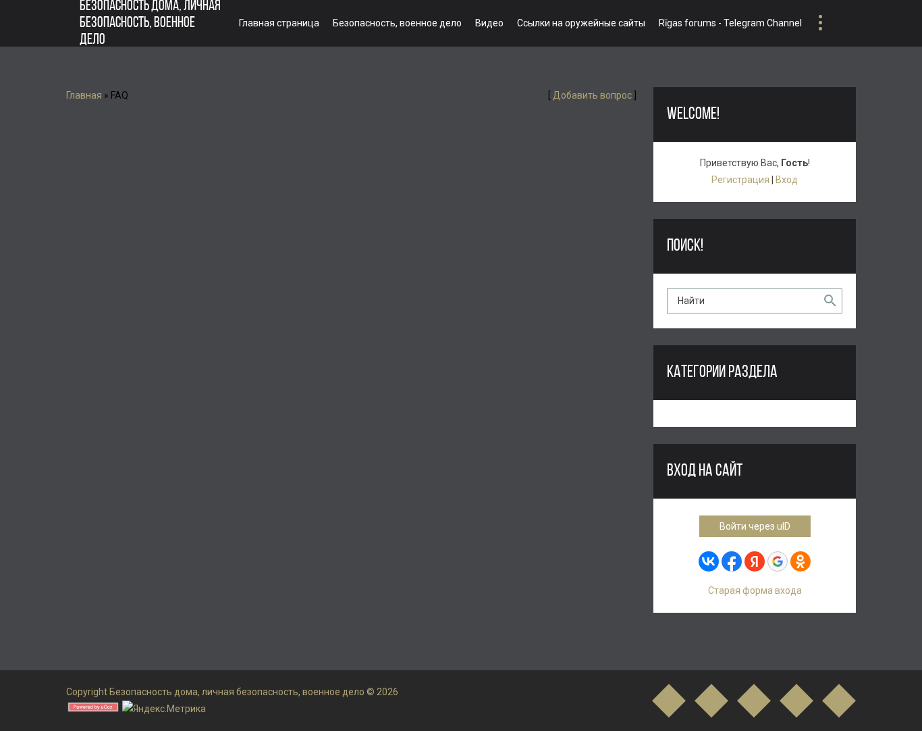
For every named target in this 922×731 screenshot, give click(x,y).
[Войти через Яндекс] (754, 561)
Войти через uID (755, 526)
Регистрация (740, 179)
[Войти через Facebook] (732, 561)
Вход (787, 179)
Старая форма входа (755, 590)
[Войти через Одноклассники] (800, 561)
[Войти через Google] (777, 561)
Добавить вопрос (592, 95)
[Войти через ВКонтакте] (709, 561)
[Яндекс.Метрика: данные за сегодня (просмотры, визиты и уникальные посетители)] (164, 709)
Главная (84, 95)
